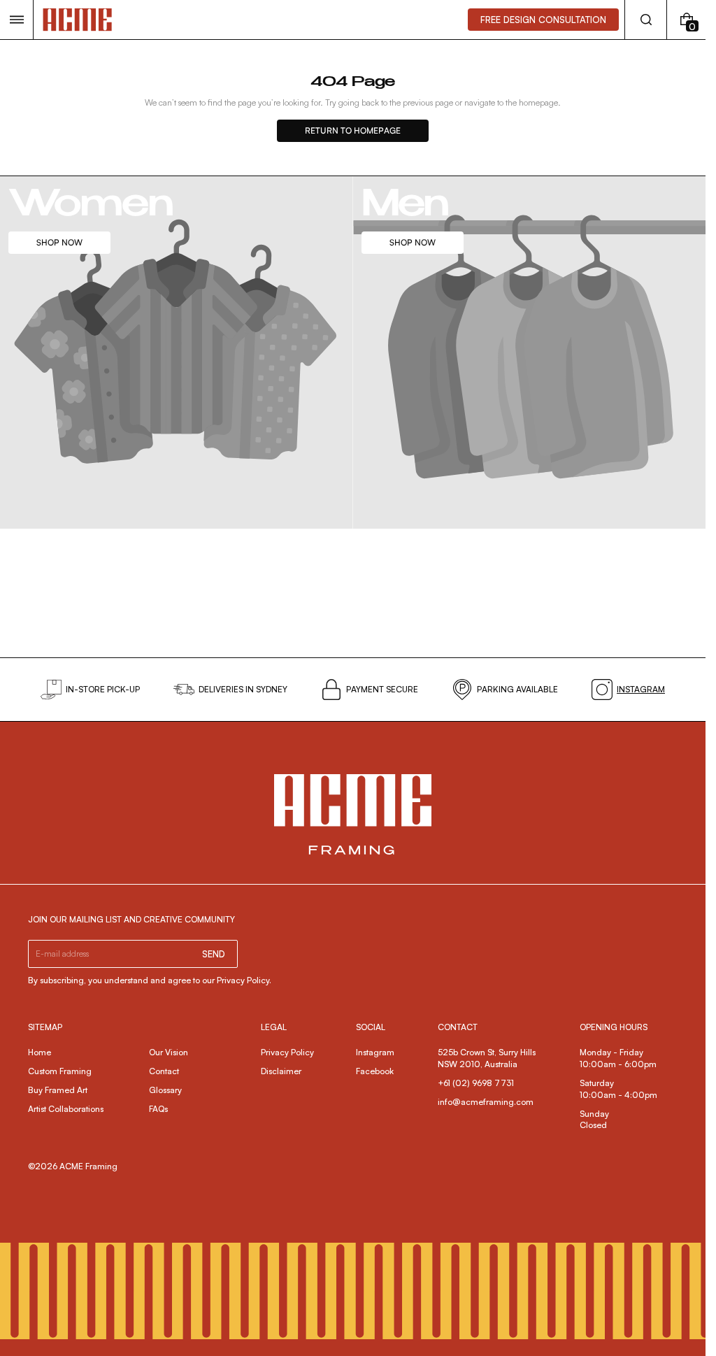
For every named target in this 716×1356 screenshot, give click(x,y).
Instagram (375, 1052)
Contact (164, 1071)
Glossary (165, 1090)
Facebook (375, 1071)
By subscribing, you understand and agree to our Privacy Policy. (149, 980)
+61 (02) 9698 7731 (476, 1083)
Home (39, 1052)
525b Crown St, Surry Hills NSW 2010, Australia (488, 1058)
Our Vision (168, 1052)
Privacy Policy (287, 1052)
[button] (16, 19)
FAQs (158, 1109)
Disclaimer (281, 1071)
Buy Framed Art (57, 1090)
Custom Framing (60, 1071)
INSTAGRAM (641, 689)
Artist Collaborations (65, 1109)
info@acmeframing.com (486, 1102)
